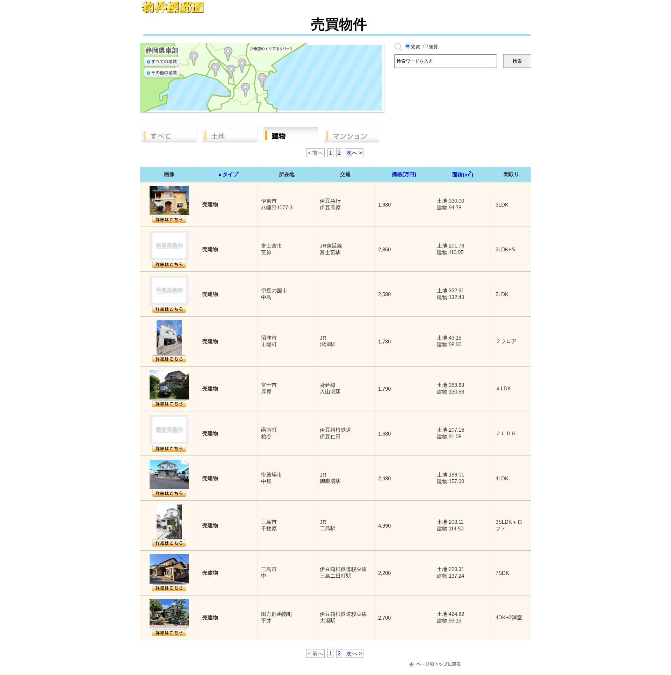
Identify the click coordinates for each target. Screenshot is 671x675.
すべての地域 (162, 62)
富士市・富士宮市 (193, 58)
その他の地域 (162, 73)
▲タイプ (227, 174)
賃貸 (433, 46)
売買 (415, 46)
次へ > (354, 153)
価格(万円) (404, 174)
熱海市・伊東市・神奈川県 (262, 80)
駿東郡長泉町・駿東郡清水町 (230, 72)
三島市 (242, 65)
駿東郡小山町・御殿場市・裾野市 (228, 54)
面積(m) (462, 175)
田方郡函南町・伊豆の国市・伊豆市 (245, 90)
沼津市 (215, 70)
